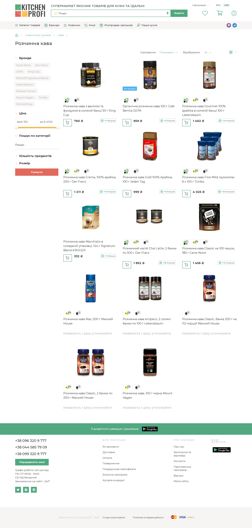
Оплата (107, 457)
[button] (169, 51)
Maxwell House (26, 91)
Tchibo (43, 97)
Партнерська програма (182, 468)
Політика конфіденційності (148, 517)
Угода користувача (114, 517)
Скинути (37, 172)
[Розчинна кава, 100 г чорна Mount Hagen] (150, 363)
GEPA (20, 71)
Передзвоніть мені (32, 462)
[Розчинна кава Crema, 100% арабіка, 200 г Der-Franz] (90, 147)
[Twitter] (18, 490)
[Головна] (19, 35)
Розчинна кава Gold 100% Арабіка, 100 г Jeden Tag (148, 179)
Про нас (179, 446)
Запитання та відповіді (182, 454)
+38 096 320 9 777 (30, 441)
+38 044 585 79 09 (31, 447)
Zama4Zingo (24, 104)
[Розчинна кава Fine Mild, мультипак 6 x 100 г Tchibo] (209, 147)
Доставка (109, 452)
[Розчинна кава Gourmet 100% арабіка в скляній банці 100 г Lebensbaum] (209, 76)
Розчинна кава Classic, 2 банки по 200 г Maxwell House (87, 395)
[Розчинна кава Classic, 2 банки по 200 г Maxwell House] (90, 363)
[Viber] (229, 25)
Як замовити (111, 446)
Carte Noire (23, 65)
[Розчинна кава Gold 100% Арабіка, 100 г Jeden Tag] (150, 147)
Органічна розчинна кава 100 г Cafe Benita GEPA (149, 108)
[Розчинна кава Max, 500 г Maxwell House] (90, 289)
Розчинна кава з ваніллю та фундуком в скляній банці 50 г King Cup (89, 110)
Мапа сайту (181, 481)
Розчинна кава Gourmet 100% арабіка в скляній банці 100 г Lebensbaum (204, 110)
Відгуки (178, 475)
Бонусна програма (115, 474)
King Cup (34, 71)
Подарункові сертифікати (119, 469)
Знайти (179, 13)
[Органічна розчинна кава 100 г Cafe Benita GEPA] (150, 76)
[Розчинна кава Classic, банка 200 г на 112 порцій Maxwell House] (209, 289)
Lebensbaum (25, 84)
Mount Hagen (25, 97)
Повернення (111, 463)
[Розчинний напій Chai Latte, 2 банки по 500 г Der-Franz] (150, 218)
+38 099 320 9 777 (30, 454)
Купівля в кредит (114, 480)
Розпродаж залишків (118, 25)
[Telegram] (234, 25)
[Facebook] (26, 490)
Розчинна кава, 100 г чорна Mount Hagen (147, 395)
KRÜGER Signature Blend (32, 78)
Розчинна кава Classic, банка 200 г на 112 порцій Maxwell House (209, 321)
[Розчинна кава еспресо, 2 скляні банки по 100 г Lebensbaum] (150, 289)
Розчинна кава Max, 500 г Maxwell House (88, 321)
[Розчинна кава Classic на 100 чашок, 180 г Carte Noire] (209, 218)
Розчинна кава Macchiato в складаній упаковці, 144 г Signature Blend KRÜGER (89, 246)
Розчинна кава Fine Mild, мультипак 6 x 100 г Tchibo (208, 179)
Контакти (180, 461)
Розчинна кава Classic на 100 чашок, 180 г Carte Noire (208, 250)
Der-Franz (41, 65)
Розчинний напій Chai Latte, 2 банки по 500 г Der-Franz (149, 250)
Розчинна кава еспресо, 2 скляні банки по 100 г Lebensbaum (147, 321)
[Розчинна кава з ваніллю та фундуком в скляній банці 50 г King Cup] (90, 76)
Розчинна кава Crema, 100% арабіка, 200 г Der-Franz (89, 179)
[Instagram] (34, 490)
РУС (218, 5)
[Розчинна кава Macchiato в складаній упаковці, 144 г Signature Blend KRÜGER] (90, 218)
